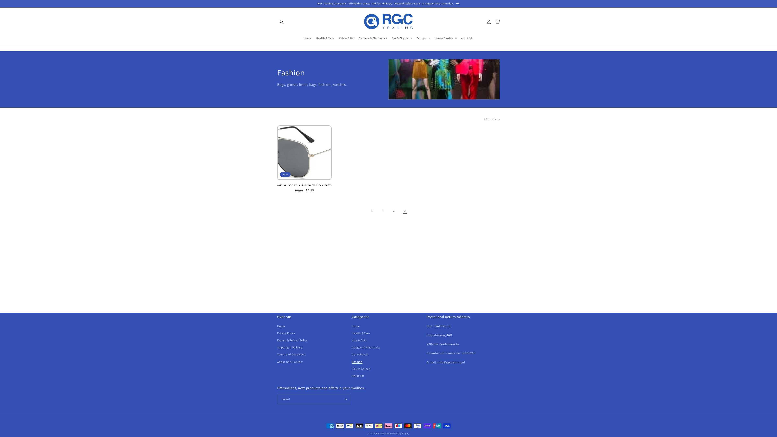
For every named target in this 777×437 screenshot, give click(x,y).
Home (281, 326)
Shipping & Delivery (289, 347)
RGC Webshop (382, 433)
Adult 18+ (358, 376)
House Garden (361, 369)
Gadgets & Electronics (366, 347)
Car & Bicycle (360, 354)
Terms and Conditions (291, 354)
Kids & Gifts (359, 340)
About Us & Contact (290, 362)
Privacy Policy (286, 333)
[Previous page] (372, 210)
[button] (281, 21)
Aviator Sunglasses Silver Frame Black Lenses (304, 185)
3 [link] (405, 211)
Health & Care (361, 333)
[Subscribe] (345, 399)
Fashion (357, 362)
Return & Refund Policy (292, 340)
